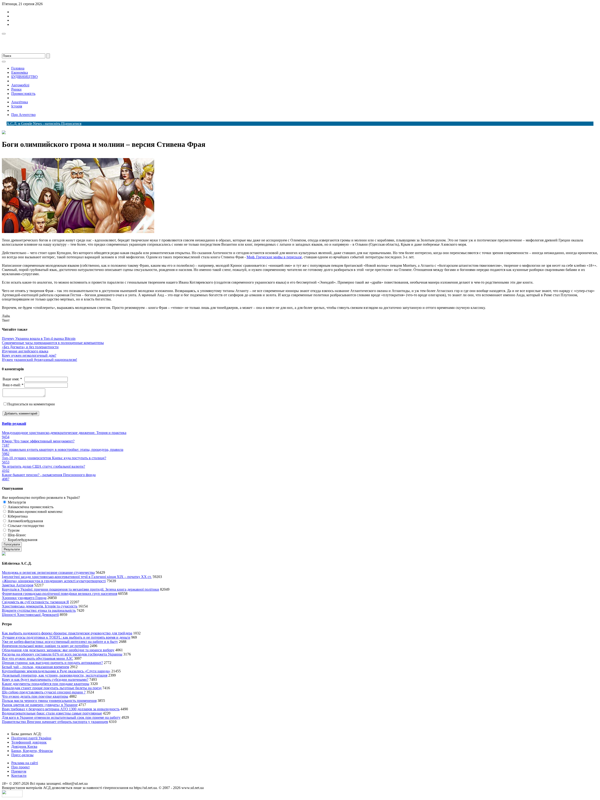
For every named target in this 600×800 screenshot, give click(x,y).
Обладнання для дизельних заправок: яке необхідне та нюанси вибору (58, 650)
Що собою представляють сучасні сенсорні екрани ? (44, 692)
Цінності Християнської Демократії (30, 615)
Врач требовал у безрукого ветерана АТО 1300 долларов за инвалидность (61, 709)
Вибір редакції (14, 424)
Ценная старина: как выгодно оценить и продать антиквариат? (52, 663)
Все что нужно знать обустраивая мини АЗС (37, 658)
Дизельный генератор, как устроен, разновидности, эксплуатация (54, 675)
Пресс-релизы (22, 755)
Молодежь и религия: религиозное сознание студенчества (48, 572)
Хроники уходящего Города (24, 598)
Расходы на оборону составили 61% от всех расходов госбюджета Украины (62, 654)
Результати (12, 549)
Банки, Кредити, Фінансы (32, 751)
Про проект (20, 767)
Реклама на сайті (24, 763)
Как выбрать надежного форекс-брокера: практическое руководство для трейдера (67, 633)
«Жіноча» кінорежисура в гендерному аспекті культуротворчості (54, 581)
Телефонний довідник (29, 742)
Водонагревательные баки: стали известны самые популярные (52, 713)
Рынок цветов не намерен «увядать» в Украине (40, 705)
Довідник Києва (24, 746)
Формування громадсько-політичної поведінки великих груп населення (59, 594)
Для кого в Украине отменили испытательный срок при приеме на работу (61, 717)
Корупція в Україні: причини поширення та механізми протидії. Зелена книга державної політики (80, 589)
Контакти (18, 776)
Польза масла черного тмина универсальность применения (49, 701)
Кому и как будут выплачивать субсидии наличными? (45, 679)
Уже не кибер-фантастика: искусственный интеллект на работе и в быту (60, 642)
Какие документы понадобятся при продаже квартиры (45, 684)
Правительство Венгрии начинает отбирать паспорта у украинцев (55, 722)
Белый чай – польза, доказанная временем (35, 667)
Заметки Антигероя (17, 585)
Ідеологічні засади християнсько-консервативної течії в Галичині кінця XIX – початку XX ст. (77, 577)
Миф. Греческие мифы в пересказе (274, 257)
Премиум (18, 771)
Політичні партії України (31, 738)
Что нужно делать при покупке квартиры (35, 696)
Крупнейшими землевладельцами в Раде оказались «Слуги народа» (56, 671)
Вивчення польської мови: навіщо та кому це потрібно (45, 646)
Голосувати (12, 544)
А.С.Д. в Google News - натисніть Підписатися (44, 124)
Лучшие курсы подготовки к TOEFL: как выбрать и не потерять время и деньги (66, 637)
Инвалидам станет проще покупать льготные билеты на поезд (51, 688)
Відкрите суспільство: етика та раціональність (39, 610)
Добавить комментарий (20, 413)
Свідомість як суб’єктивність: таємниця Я (35, 602)
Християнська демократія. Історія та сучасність (39, 606)
